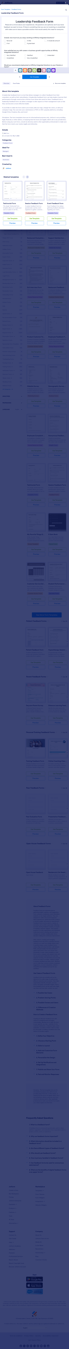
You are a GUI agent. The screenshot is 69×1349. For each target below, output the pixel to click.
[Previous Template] (20, 77)
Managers (6, 151)
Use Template (34, 77)
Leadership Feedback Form (12, 13)
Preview (12, 223)
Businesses (6, 159)
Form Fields (16, 83)
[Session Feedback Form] (34, 191)
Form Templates (5, 9)
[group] (12, 204)
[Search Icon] (66, 10)
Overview (6, 83)
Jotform (8, 168)
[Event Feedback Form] (57, 191)
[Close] (66, 3)
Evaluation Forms (9, 213)
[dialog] (34, 674)
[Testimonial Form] (12, 191)
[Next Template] (49, 77)
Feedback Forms (16, 9)
